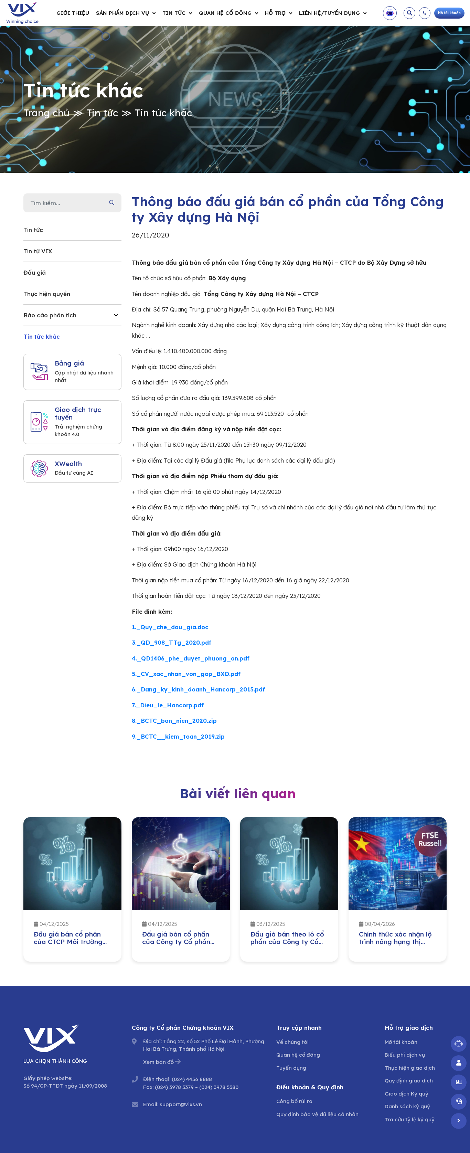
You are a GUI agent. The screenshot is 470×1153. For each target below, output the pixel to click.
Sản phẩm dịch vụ (122, 13)
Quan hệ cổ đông (225, 13)
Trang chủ (46, 113)
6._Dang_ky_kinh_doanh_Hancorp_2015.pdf (198, 689)
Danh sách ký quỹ (407, 1106)
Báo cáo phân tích (49, 315)
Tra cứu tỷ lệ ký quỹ (410, 1119)
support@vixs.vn (181, 1104)
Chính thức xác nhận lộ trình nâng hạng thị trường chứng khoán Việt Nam (395, 946)
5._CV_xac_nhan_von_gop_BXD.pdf (186, 673)
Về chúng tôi (292, 1042)
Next (451, 891)
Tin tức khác (163, 113)
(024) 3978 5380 (218, 1087)
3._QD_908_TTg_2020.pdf (171, 642)
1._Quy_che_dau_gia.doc (170, 627)
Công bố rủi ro (294, 1101)
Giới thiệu (72, 13)
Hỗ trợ (275, 13)
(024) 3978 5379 (174, 1087)
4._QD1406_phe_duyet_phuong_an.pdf (190, 658)
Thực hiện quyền (46, 293)
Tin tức (173, 13)
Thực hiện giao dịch (410, 1068)
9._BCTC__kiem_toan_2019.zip (178, 736)
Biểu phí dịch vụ (405, 1054)
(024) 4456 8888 (192, 1079)
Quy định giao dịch (409, 1080)
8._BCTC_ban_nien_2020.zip (174, 720)
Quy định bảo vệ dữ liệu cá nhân (317, 1114)
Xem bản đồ (158, 1062)
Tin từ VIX (37, 251)
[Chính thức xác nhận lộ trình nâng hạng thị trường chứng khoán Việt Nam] (398, 863)
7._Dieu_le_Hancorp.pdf (168, 705)
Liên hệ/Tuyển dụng (329, 13)
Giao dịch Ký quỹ (406, 1093)
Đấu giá (34, 272)
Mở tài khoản (401, 1042)
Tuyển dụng (291, 1068)
